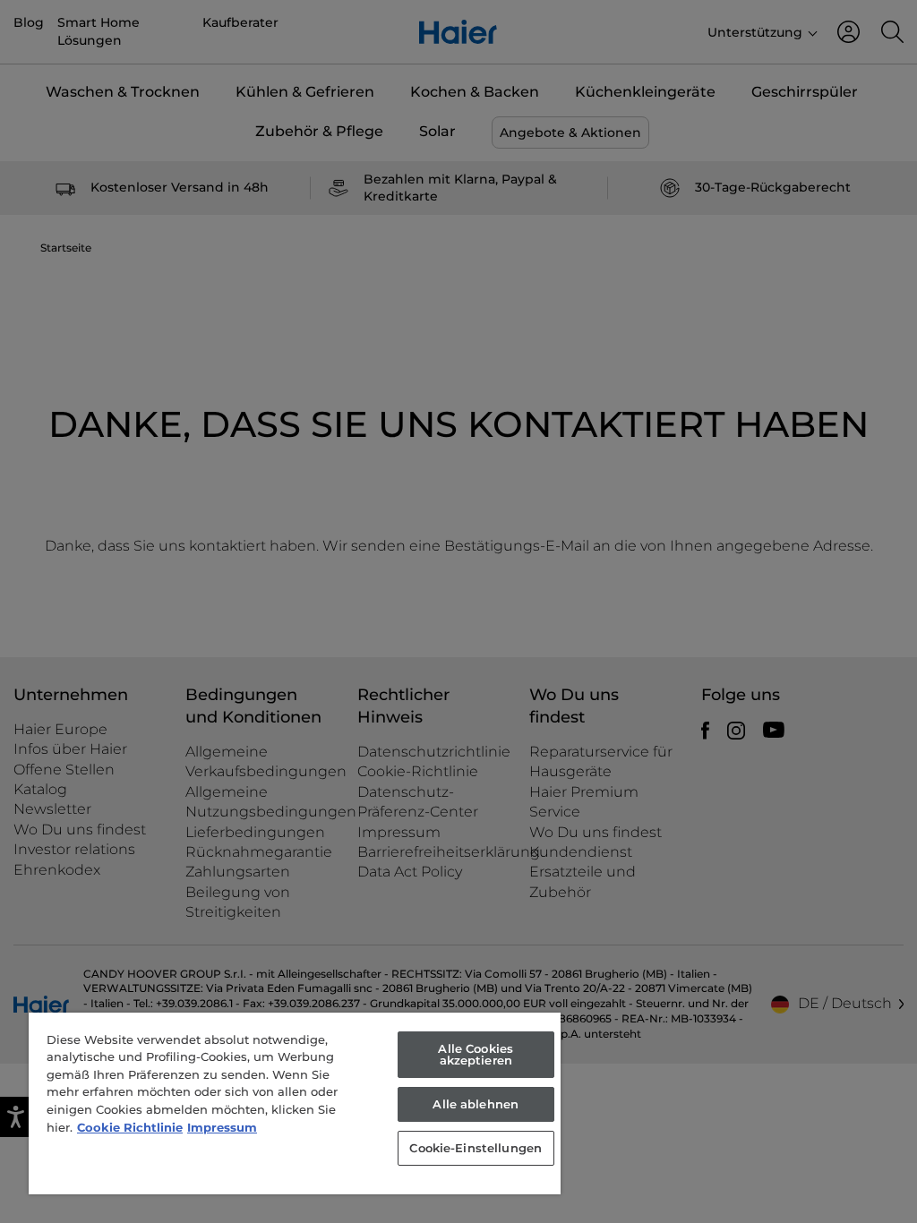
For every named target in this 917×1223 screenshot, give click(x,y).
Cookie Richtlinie (130, 1127)
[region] (295, 1103)
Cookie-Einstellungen (475, 1148)
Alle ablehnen (475, 1104)
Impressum (222, 1127)
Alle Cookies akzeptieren (475, 1054)
